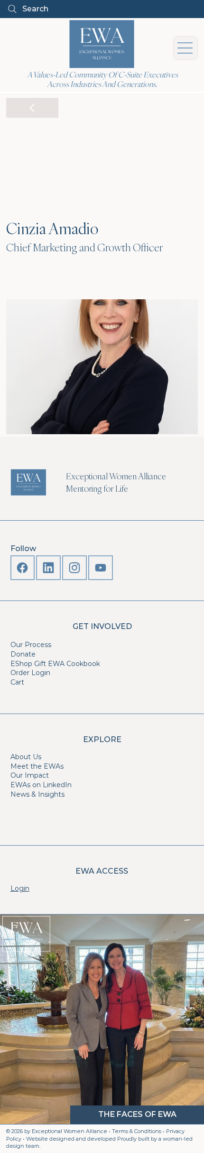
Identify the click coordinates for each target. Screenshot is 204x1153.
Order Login (30, 672)
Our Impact (29, 775)
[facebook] (22, 567)
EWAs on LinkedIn (41, 785)
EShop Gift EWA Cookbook (55, 663)
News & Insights (37, 794)
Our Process (30, 644)
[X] (48, 567)
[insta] (74, 567)
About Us (25, 757)
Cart (17, 682)
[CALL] (100, 567)
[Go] (32, 108)
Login (19, 888)
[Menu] (185, 48)
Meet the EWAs (37, 766)
